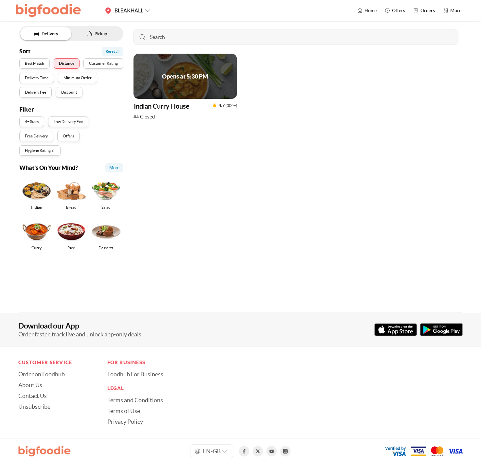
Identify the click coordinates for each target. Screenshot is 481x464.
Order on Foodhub (41, 374)
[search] (295, 37)
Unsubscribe (34, 406)
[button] (185, 88)
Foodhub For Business (135, 374)
